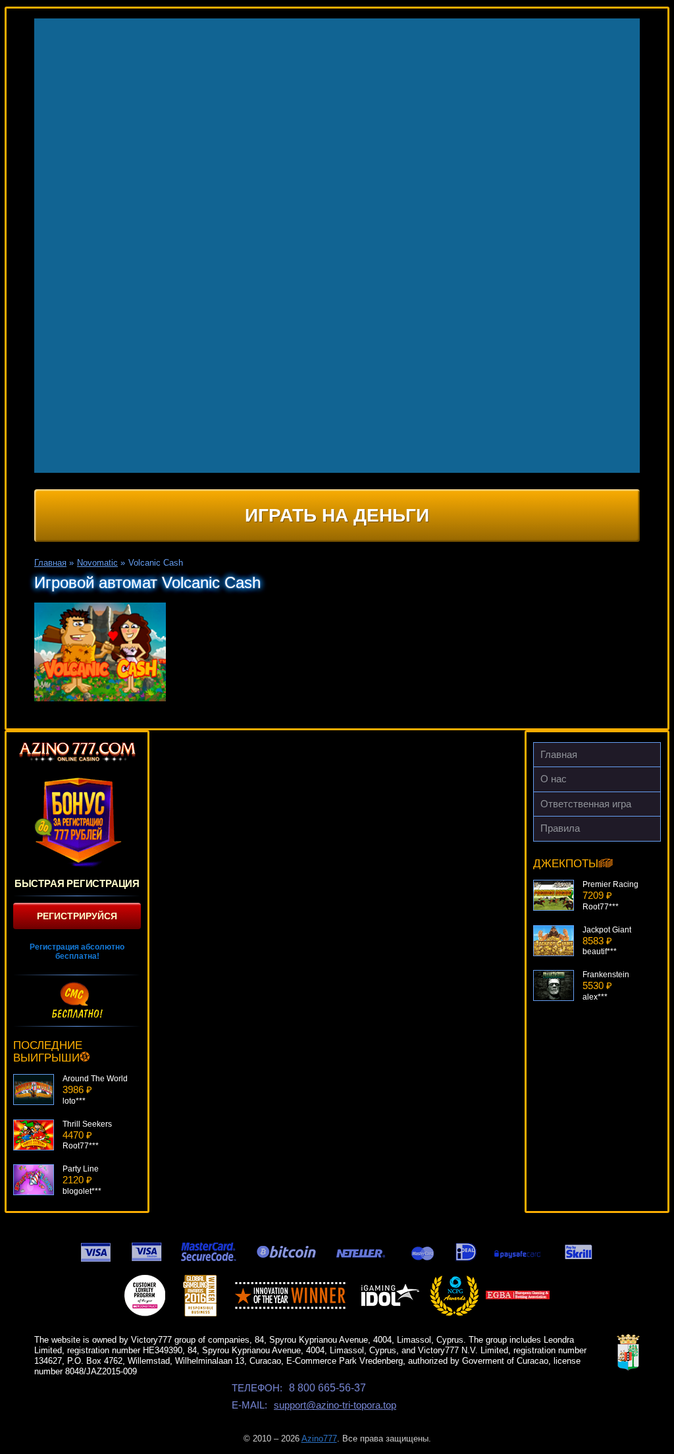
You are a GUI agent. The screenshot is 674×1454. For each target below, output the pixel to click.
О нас (553, 778)
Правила (560, 828)
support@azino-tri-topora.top (335, 1405)
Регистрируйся (77, 916)
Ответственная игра (585, 803)
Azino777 (319, 1438)
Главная (558, 754)
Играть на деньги (337, 515)
